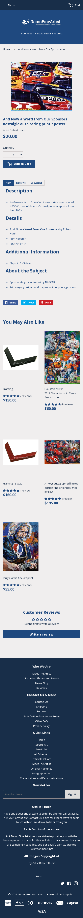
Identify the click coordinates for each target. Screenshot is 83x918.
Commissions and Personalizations (41, 778)
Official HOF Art (41, 759)
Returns (41, 711)
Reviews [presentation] (21, 182)
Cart (77, 5)
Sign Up (72, 794)
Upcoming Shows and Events (41, 678)
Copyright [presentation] (36, 182)
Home (6, 49)
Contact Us (41, 702)
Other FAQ (41, 721)
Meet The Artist (41, 673)
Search (40, 876)
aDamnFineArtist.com (30, 894)
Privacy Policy (41, 726)
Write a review (41, 634)
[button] (11, 396)
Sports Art (41, 744)
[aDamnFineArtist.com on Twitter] (62, 884)
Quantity (8, 148)
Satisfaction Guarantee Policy (41, 716)
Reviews (41, 688)
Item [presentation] (8, 182)
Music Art (41, 749)
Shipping (41, 706)
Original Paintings (41, 768)
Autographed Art (41, 773)
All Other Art (41, 754)
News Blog (41, 683)
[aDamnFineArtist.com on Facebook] (69, 884)
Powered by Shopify (59, 894)
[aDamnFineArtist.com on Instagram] (76, 884)
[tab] (8, 183)
